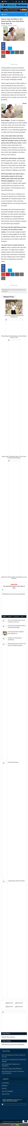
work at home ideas (17, 289)
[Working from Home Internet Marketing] (14, 603)
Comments (16, 616)
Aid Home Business (10, 1121)
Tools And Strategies (7, 1091)
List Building (5, 1083)
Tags (22, 616)
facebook (3, 46)
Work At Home (13, 25)
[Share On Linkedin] (12, 52)
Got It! (17, 1124)
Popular (10, 616)
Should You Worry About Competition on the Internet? (14, 577)
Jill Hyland (5, 25)
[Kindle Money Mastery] (14, 9)
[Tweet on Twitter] (10, 48)
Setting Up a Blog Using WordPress (12, 1068)
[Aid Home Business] (14, 4)
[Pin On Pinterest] (8, 52)
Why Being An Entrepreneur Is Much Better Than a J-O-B (14, 336)
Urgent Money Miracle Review (16, 880)
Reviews (4, 1088)
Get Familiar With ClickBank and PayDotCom (14, 316)
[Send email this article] (17, 52)
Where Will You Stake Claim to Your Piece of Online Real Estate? (14, 457)
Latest (4, 616)
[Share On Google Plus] (3, 52)
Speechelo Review (13, 762)
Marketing (4, 1085)
